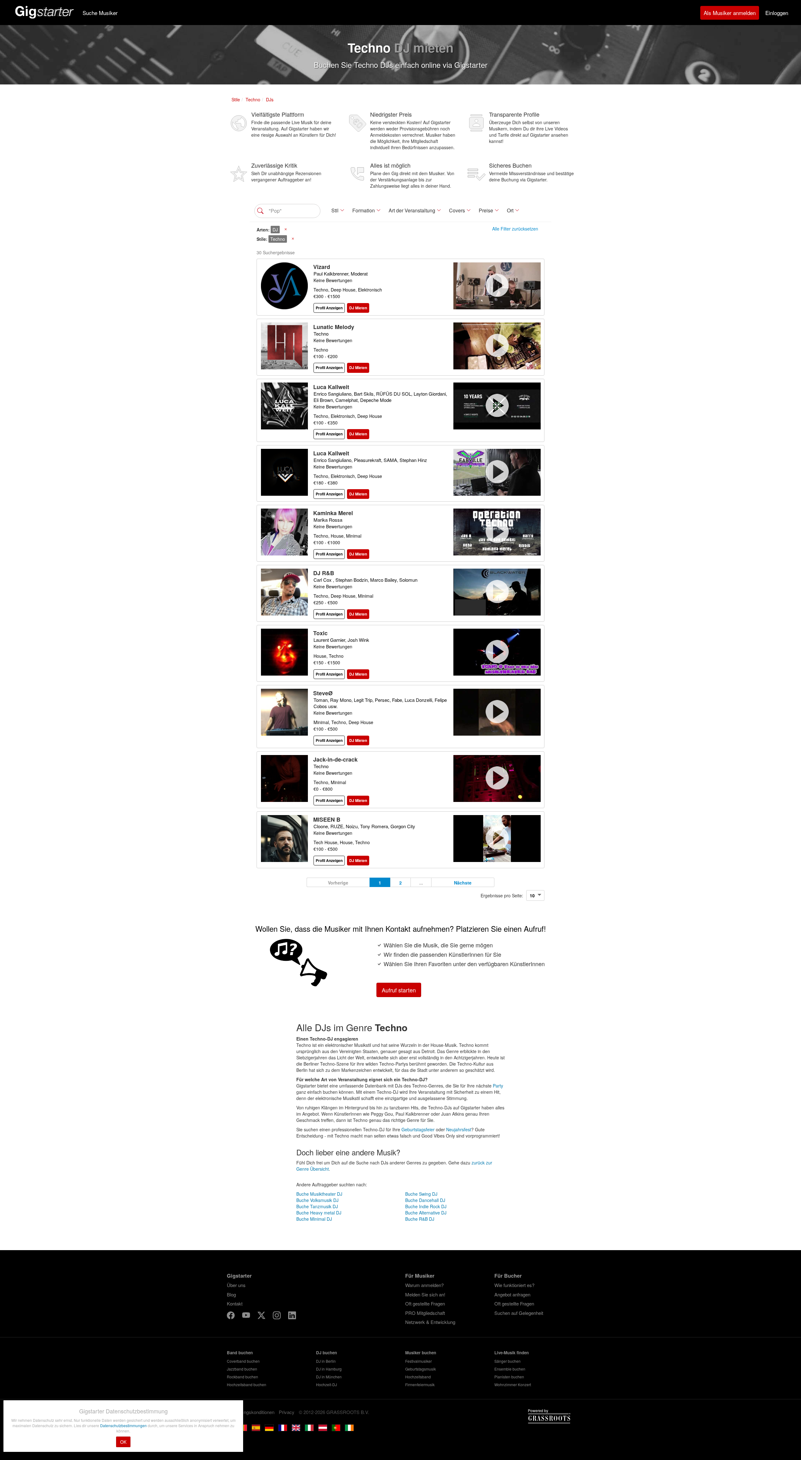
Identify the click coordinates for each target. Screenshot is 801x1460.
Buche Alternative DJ (425, 1212)
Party (498, 1085)
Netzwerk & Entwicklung (430, 1322)
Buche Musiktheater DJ (319, 1194)
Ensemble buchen (509, 1368)
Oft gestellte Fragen (425, 1303)
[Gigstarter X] (262, 1316)
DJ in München (329, 1376)
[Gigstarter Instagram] (277, 1316)
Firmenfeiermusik (420, 1384)
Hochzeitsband (418, 1376)
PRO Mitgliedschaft (425, 1313)
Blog (231, 1294)
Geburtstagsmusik (420, 1368)
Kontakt (234, 1303)
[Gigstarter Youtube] (246, 1316)
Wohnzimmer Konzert (512, 1384)
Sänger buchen (507, 1361)
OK (123, 1442)
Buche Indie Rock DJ (425, 1206)
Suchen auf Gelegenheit (518, 1313)
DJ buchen (326, 1353)
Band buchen (240, 1353)
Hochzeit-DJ (326, 1384)
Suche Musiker (100, 13)
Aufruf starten (399, 990)
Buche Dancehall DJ (425, 1200)
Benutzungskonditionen (250, 1412)
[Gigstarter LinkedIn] (292, 1316)
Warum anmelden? (424, 1285)
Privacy (286, 1412)
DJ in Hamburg (329, 1368)
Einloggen (776, 13)
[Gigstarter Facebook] (231, 1316)
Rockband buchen (242, 1376)
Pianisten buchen (509, 1376)
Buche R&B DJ (419, 1219)
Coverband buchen (243, 1361)
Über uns (236, 1285)
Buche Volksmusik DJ (317, 1200)
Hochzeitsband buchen (246, 1384)
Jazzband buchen (242, 1368)
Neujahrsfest (458, 1129)
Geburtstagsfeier (418, 1129)
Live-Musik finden (511, 1353)
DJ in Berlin (326, 1361)
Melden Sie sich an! (425, 1294)
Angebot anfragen (512, 1294)
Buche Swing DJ (421, 1194)
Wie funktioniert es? (514, 1285)
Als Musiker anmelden (730, 13)
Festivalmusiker (418, 1361)
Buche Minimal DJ (314, 1219)
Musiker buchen (420, 1353)
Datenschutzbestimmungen (124, 1425)
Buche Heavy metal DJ (318, 1212)
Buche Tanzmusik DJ (317, 1206)
